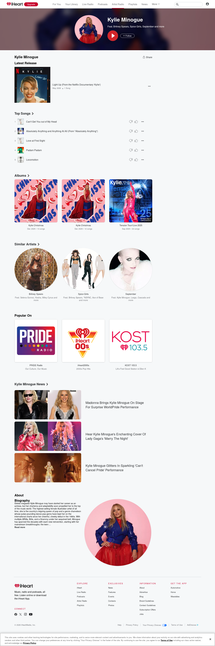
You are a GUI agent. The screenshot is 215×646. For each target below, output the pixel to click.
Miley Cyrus (47, 297)
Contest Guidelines (148, 605)
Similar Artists (25, 244)
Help (119, 624)
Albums (20, 175)
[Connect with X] (20, 614)
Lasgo (134, 297)
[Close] (210, 639)
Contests (112, 600)
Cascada (142, 297)
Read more (19, 527)
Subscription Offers (148, 609)
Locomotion (32, 159)
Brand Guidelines (147, 600)
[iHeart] (14, 4)
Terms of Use (177, 624)
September (148, 26)
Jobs (142, 614)
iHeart (79, 587)
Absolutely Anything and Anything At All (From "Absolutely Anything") (62, 131)
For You (57, 4)
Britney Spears (121, 26)
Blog (141, 596)
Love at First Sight (35, 140)
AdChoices (191, 624)
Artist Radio (118, 4)
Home (173, 592)
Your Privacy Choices (152, 625)
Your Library (71, 4)
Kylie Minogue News (29, 384)
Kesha (38, 297)
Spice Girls (135, 26)
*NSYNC (87, 297)
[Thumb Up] (136, 122)
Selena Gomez (27, 297)
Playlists (132, 4)
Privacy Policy (132, 624)
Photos (111, 605)
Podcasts (103, 4)
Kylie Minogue (123, 297)
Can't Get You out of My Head (41, 121)
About (142, 587)
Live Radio (87, 4)
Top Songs (22, 113)
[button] (113, 35)
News (145, 4)
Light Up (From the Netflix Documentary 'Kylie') (77, 84)
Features (112, 592)
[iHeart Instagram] (25, 614)
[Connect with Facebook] (15, 614)
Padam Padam (34, 150)
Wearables (175, 596)
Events (111, 596)
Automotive (175, 587)
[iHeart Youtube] (30, 614)
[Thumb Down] (131, 122)
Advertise (144, 592)
